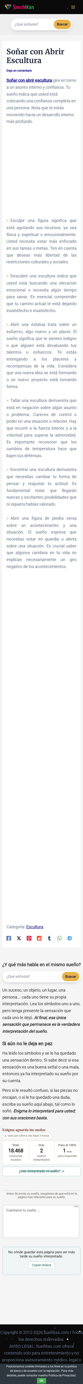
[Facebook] (8, 938)
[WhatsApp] (59, 938)
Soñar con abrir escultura (29, 80)
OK (41, 1380)
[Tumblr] (49, 938)
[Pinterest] (29, 938)
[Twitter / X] (19, 938)
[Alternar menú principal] (73, 7)
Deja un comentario (19, 70)
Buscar (62, 24)
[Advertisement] (41, 173)
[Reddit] (39, 938)
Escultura (34, 926)
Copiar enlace (41, 1265)
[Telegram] (69, 938)
